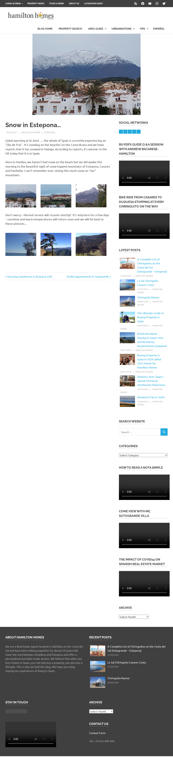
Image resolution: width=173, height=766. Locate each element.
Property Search (70, 28)
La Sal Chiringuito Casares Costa (126, 662)
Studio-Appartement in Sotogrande (87, 276)
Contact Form (97, 733)
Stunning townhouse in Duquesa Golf (29, 276)
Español (159, 28)
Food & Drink (56, 3)
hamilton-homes (30, 132)
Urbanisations (121, 28)
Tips (142, 28)
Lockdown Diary (93, 3)
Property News (35, 3)
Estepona (49, 132)
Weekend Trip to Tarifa (151, 397)
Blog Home (45, 28)
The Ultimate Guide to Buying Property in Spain (150, 317)
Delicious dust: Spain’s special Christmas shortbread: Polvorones (151, 380)
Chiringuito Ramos (148, 297)
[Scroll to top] (167, 760)
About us (74, 3)
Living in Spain (13, 3)
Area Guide (95, 28)
